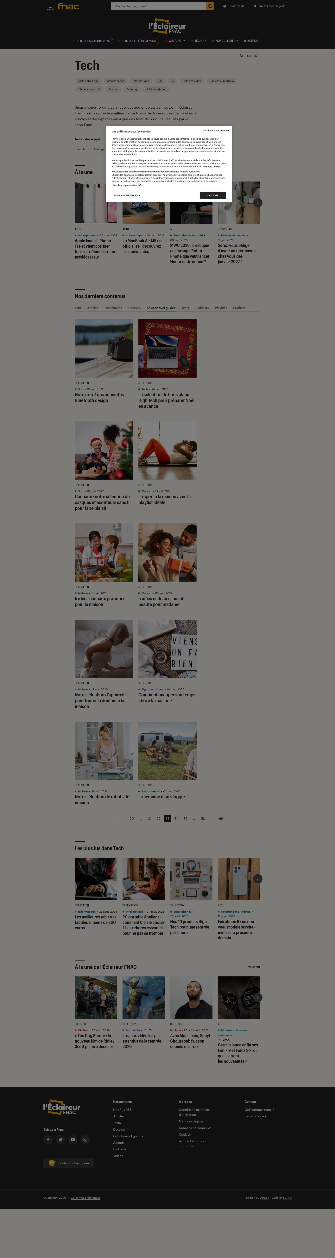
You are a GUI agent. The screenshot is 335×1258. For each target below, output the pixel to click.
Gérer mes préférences (127, 195)
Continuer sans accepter (216, 130)
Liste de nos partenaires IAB (127, 185)
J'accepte (212, 195)
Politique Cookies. (212, 166)
